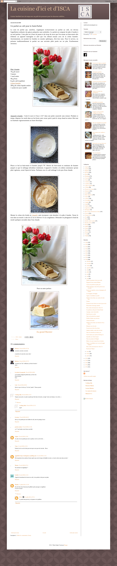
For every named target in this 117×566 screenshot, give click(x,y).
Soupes (86, 228)
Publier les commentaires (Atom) (24, 535)
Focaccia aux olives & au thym (93, 328)
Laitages (87, 202)
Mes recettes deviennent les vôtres (92, 211)
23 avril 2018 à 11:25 (23, 475)
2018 (86, 259)
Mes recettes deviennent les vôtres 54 (94, 307)
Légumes (87, 206)
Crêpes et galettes (89, 185)
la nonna (17, 417)
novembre (89, 263)
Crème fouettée (16, 83)
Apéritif (86, 168)
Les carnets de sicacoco (91, 391)
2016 (86, 360)
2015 (86, 362)
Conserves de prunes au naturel (99, 81)
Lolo (16, 385)
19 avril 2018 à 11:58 (27, 427)
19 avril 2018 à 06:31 (24, 417)
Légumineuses (88, 207)
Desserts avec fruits (89, 189)
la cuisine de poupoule (20, 372)
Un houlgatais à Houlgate (91, 293)
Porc (86, 217)
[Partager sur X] (29, 337)
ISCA (20, 497)
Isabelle (16, 475)
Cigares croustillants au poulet (92, 295)
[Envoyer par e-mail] (25, 337)
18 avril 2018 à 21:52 (26, 394)
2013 (86, 367)
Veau (86, 234)
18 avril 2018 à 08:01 (30, 372)
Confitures (87, 183)
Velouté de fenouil (90, 320)
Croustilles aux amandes (98, 102)
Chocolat (87, 178)
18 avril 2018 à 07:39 (24, 361)
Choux (86, 180)
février (88, 353)
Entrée (86, 193)
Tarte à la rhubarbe (96, 153)
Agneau (86, 167)
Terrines (86, 232)
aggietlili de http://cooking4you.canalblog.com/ (25, 455)
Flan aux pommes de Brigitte (92, 339)
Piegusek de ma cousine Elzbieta (93, 282)
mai (87, 276)
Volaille (86, 235)
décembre (89, 261)
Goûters (86, 198)
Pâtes (86, 219)
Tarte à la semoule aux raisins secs (93, 332)
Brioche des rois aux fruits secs (99, 143)
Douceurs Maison (90, 385)
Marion (16, 465)
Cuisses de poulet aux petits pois (93, 284)
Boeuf (86, 174)
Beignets (87, 170)
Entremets (87, 191)
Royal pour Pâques (90, 348)
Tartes (86, 230)
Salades (86, 226)
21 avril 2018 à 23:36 (22, 446)
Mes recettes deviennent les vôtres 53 (94, 346)
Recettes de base (88, 222)
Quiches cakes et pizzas (90, 221)
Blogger (65, 545)
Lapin (86, 204)
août (88, 270)
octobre (88, 265)
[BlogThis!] (27, 337)
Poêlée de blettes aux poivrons (92, 318)
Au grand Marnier (44, 332)
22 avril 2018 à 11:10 (41, 455)
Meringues (87, 209)
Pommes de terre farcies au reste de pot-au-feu (96, 303)
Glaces (16, 339)
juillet (88, 272)
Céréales (87, 187)
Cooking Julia (18, 394)
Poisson (86, 213)
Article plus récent (15, 532)
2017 (86, 358)
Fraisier (88, 301)
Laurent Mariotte (90, 388)
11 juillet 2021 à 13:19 (24, 484)
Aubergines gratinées (97, 72)
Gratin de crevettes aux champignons (97, 92)
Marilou (17, 484)
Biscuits (86, 172)
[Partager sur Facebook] (31, 337)
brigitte (16, 436)
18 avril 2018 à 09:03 (22, 385)
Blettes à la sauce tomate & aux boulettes (95, 341)
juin (87, 274)
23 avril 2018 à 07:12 (23, 465)
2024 (86, 246)
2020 (86, 255)
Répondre (17, 356)
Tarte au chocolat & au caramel (93, 316)
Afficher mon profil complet (90, 376)
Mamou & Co (89, 393)
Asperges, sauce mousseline (92, 312)
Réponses (19, 402)
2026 (86, 242)
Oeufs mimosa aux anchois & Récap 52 (94, 334)
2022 (86, 251)
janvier (88, 355)
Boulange (87, 176)
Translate (95, 34)
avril (88, 278)
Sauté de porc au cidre (91, 314)
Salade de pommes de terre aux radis (94, 280)
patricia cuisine (18, 427)
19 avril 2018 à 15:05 (23, 436)
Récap (86, 224)
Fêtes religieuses (88, 194)
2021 (86, 253)
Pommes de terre (88, 215)
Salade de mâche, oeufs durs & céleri (94, 330)
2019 (86, 257)
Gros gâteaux (88, 200)
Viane (16, 446)
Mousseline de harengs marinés (93, 305)
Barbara (17, 348)
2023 (86, 248)
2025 (86, 244)
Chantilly (35, 215)
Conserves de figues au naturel (99, 63)
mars (88, 351)
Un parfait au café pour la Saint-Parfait (94, 310)
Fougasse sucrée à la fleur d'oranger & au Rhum (98, 112)
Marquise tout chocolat (91, 326)
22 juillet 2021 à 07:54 (29, 497)
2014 (86, 364)
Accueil (44, 532)
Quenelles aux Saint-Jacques (92, 336)
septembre (89, 267)
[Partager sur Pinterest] (32, 337)
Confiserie (87, 181)
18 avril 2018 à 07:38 (24, 348)
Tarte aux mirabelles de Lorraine (99, 122)
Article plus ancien (74, 532)
